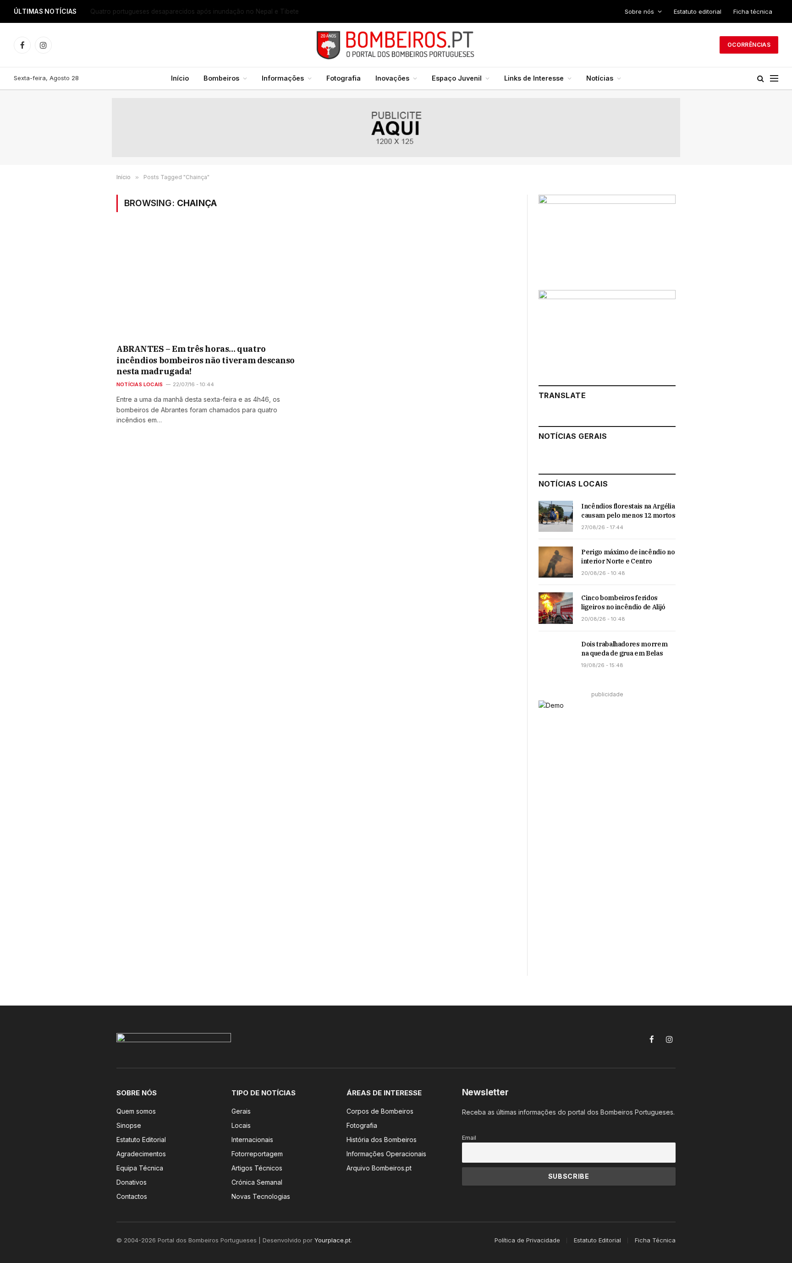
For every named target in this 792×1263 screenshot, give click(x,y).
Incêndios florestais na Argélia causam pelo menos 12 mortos (628, 510)
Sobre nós (639, 11)
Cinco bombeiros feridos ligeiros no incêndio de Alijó (623, 602)
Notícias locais (139, 384)
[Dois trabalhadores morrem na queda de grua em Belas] (556, 654)
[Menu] (774, 78)
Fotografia (343, 78)
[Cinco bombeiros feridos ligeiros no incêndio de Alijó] (556, 607)
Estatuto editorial (697, 11)
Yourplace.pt (332, 1240)
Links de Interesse (534, 78)
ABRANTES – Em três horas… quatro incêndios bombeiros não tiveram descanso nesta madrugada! (205, 360)
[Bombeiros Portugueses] (395, 45)
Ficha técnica (752, 11)
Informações (283, 78)
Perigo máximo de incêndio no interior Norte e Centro (628, 556)
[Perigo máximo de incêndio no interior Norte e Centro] (556, 562)
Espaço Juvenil (457, 78)
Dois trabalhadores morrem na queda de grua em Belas (624, 648)
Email (469, 1137)
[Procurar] (760, 78)
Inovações (392, 78)
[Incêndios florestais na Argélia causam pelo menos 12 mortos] (556, 516)
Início (180, 78)
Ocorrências (748, 44)
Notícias (599, 78)
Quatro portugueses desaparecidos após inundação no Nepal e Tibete (194, 11)
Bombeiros (221, 78)
